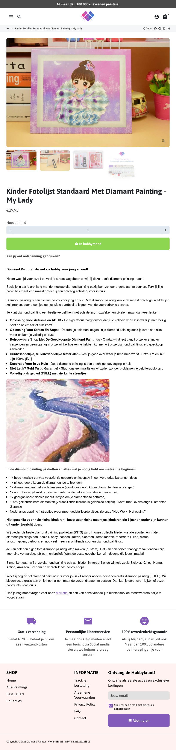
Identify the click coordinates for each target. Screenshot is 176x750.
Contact (80, 718)
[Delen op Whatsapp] (164, 28)
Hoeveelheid (16, 222)
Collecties (14, 701)
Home (11, 680)
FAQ (77, 711)
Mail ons (62, 592)
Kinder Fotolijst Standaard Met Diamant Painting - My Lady (48, 28)
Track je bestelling (82, 682)
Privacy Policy (85, 704)
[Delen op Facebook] (155, 28)
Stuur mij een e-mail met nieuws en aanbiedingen (134, 706)
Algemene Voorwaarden (84, 694)
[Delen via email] (168, 28)
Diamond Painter (36, 741)
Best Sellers (15, 694)
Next (164, 93)
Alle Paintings (16, 687)
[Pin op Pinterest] (159, 28)
